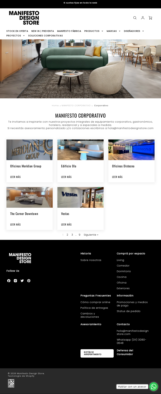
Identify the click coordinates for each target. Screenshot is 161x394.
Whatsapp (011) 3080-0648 (131, 341)
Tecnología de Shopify (21, 376)
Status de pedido (129, 311)
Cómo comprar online (95, 302)
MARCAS (112, 31)
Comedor (123, 265)
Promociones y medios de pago (132, 303)
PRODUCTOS (92, 31)
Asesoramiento (90, 324)
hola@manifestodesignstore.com (133, 332)
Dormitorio (124, 271)
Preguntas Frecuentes (95, 295)
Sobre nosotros (90, 260)
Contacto (123, 324)
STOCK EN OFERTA (17, 31)
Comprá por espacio (131, 253)
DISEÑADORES (132, 31)
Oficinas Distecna (123, 166)
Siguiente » (91, 235)
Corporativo (101, 105)
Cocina (122, 277)
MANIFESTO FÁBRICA (69, 31)
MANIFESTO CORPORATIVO (76, 105)
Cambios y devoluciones (89, 315)
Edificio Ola (68, 166)
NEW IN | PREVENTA (42, 31)
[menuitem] (17, 31)
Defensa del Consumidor (125, 352)
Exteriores (123, 288)
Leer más (15, 177)
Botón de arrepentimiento (92, 353)
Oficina (122, 282)
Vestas (65, 213)
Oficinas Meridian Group (25, 166)
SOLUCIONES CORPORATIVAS (45, 35)
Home (55, 105)
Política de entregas (94, 308)
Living (120, 260)
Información (125, 295)
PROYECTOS (13, 35)
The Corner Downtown (24, 213)
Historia (85, 253)
